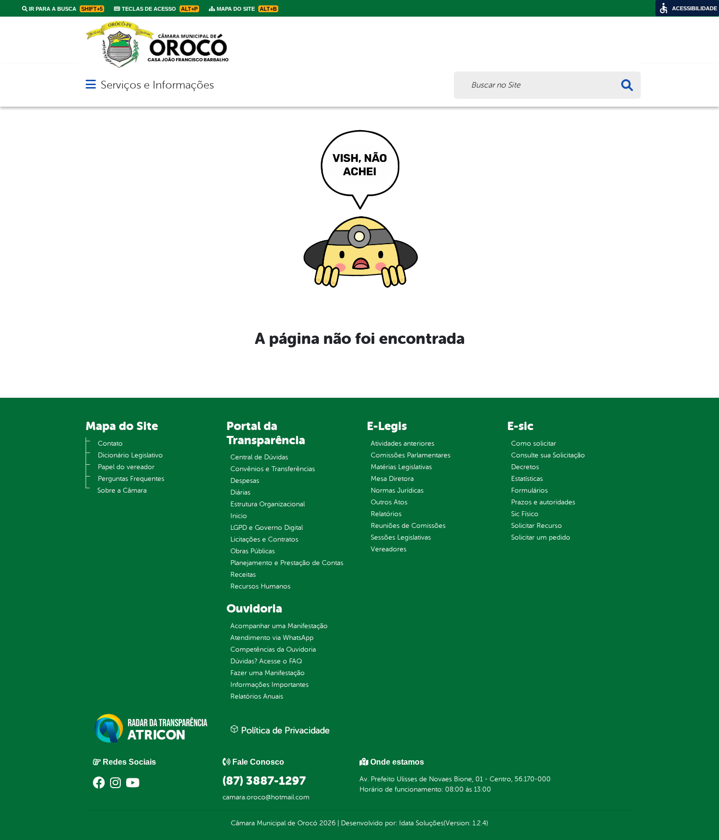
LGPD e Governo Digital (266, 527)
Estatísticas (527, 478)
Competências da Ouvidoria (273, 649)
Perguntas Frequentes (131, 478)
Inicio (238, 516)
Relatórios (386, 514)
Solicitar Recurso (536, 525)
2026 (326, 823)
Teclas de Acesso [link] (159, 9)
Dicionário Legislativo (130, 455)
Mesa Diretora (392, 478)
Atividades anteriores (402, 443)
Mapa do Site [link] (246, 9)
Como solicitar (533, 443)
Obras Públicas (252, 551)
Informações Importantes (269, 684)
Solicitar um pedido (540, 537)
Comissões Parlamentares (410, 455)
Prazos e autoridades (543, 502)
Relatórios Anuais (256, 696)
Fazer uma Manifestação (267, 673)
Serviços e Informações (157, 85)
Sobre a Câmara (122, 490)
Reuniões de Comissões (408, 525)
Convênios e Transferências (272, 469)
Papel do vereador (126, 467)
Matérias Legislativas (401, 467)
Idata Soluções (421, 823)
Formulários (529, 490)
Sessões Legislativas (401, 537)
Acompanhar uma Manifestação (279, 626)
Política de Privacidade (284, 730)
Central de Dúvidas (259, 457)
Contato (110, 443)
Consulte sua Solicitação (548, 455)
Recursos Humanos (260, 586)
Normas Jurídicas (397, 490)
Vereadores (388, 549)
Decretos (525, 467)
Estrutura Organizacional (267, 504)
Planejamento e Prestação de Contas (286, 563)
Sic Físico (525, 514)
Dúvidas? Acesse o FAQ (266, 661)
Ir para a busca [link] (65, 9)
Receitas (243, 574)
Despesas (244, 480)
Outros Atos (389, 502)
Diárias (240, 492)
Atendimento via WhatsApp (272, 637)
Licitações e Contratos (264, 539)
